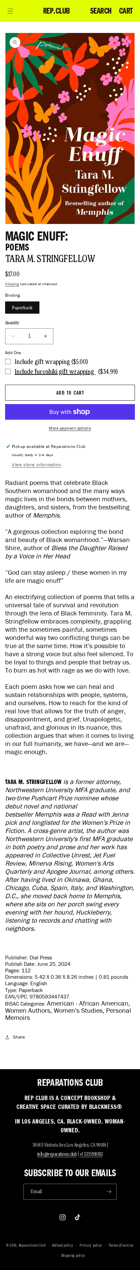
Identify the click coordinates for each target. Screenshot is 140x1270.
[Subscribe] (108, 1192)
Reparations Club (32, 1245)
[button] (10, 10)
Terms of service (121, 1245)
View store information (36, 464)
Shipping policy (73, 1255)
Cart (126, 11)
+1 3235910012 (91, 1154)
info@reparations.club (57, 1154)
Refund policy (62, 1245)
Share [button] (19, 1037)
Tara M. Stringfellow (50, 258)
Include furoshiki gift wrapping (55, 371)
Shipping (12, 284)
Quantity (12, 322)
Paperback (22, 307)
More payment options (70, 428)
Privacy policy (91, 1245)
